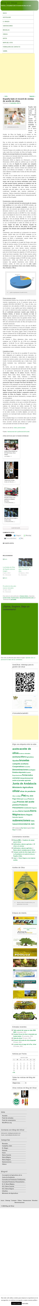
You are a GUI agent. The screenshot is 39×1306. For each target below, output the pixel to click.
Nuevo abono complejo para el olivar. (24, 850)
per (22, 799)
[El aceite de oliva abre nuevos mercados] (10, 581)
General (22, 596)
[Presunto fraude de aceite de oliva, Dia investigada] (24, 1105)
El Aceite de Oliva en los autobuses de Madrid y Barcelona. (9, 499)
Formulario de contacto (11, 47)
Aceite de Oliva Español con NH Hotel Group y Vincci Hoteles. (10, 453)
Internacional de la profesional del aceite (18, 431)
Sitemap (7, 1200)
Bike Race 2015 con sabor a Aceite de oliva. (10, 519)
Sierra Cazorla (24, 811)
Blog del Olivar (9, 3)
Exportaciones (15, 597)
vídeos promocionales (19, 427)
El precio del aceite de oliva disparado (24, 1040)
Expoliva (28, 772)
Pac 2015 (30, 796)
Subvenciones (8, 26)
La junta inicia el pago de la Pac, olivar (24, 1044)
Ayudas (15, 761)
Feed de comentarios (9, 1120)
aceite (15, 748)
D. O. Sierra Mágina (8, 1184)
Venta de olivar (17, 1038)
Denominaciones (20, 769)
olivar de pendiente (27, 791)
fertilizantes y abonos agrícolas (22, 844)
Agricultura (30, 757)
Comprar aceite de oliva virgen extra (24, 852)
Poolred (25, 799)
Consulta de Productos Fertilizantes (13, 1179)
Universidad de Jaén (26, 824)
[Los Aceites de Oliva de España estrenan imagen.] (10, 562)
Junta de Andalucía (24, 783)
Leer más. (25, 1303)
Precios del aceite (25, 802)
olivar (16, 791)
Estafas (15, 772)
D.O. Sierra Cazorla (8, 1186)
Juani (15, 858)
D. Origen (5, 22)
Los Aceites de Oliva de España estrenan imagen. (9, 569)
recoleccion (28, 808)
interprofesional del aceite (27, 597)
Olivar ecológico (16, 796)
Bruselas (6, 30)
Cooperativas (18, 767)
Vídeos (5, 34)
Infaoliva (5, 1191)
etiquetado (22, 772)
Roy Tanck (24, 828)
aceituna (16, 757)
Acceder (4, 1115)
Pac (23, 795)
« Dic (13, 1072)
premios (15, 805)
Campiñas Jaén (7, 1146)
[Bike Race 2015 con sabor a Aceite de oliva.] (25, 562)
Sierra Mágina (6, 1157)
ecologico (32, 770)
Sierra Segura (26, 815)
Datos (5, 38)
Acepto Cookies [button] (16, 1303)
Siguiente (32, 96)
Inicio (5, 13)
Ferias (25, 775)
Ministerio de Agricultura (10, 1193)
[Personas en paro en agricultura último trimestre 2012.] (16, 1097)
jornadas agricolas (25, 780)
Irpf (17, 780)
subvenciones (21, 820)
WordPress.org (7, 1122)
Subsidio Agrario (17, 817)
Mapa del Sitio (8, 42)
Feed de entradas (7, 1118)
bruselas (24, 760)
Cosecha (27, 766)
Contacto (13, 1200)
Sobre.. (5, 51)
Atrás (5, 96)
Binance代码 (17, 840)
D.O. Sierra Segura (8, 1188)
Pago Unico (16, 799)
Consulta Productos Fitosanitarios (13, 1182)
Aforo (23, 757)
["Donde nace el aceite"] (24, 1097)
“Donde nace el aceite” (9, 480)
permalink (13, 599)
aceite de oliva (7, 597)
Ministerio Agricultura (22, 787)
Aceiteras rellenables (24, 753)
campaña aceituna (20, 764)
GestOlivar (7, 17)
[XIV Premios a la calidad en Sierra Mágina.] (16, 1105)
